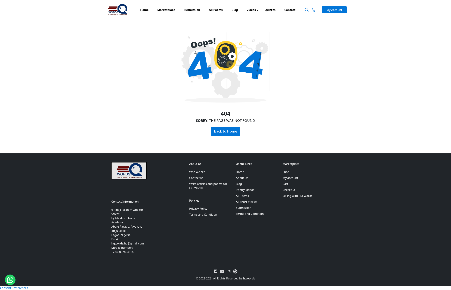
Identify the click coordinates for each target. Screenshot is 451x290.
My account (290, 178)
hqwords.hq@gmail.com (127, 243)
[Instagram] (228, 271)
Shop (286, 172)
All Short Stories (246, 202)
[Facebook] (215, 271)
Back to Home (225, 131)
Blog (239, 184)
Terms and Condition (203, 215)
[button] (10, 280)
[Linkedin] (222, 271)
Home (240, 172)
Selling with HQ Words (298, 196)
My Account (334, 10)
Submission (243, 208)
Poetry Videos (245, 190)
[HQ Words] (117, 10)
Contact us (196, 178)
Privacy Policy (198, 209)
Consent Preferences (14, 288)
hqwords (249, 278)
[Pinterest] (235, 271)
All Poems (242, 196)
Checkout (289, 190)
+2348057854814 (122, 252)
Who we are (197, 172)
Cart (285, 184)
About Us (242, 178)
